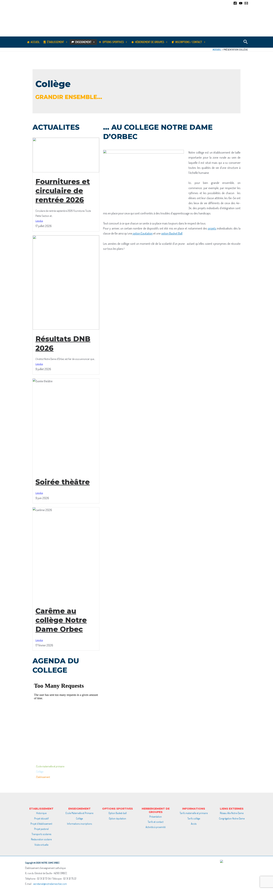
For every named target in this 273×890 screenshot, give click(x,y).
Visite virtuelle (41, 844)
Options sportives (113, 42)
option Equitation (142, 233)
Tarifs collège (193, 818)
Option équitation (117, 818)
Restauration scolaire (41, 839)
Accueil (35, 42)
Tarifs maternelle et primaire (194, 813)
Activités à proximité (155, 827)
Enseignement (83, 42)
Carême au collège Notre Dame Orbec (61, 620)
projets (212, 228)
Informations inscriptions (79, 823)
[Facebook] (235, 3)
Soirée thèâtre (62, 482)
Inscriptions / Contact (188, 42)
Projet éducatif (41, 818)
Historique (41, 813)
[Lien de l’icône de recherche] (245, 42)
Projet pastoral (41, 828)
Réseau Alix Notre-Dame (231, 813)
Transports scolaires (41, 834)
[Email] (246, 3)
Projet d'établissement (41, 823)
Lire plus (39, 220)
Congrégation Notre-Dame (232, 818)
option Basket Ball (171, 233)
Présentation (155, 816)
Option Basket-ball (117, 813)
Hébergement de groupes (149, 42)
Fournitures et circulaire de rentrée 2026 (62, 190)
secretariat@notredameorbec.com (50, 883)
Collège (79, 818)
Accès (193, 823)
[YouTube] (240, 3)
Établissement (55, 42)
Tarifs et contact (155, 821)
